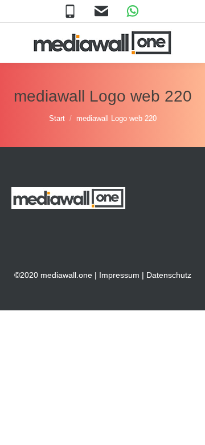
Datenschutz (168, 275)
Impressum (119, 275)
